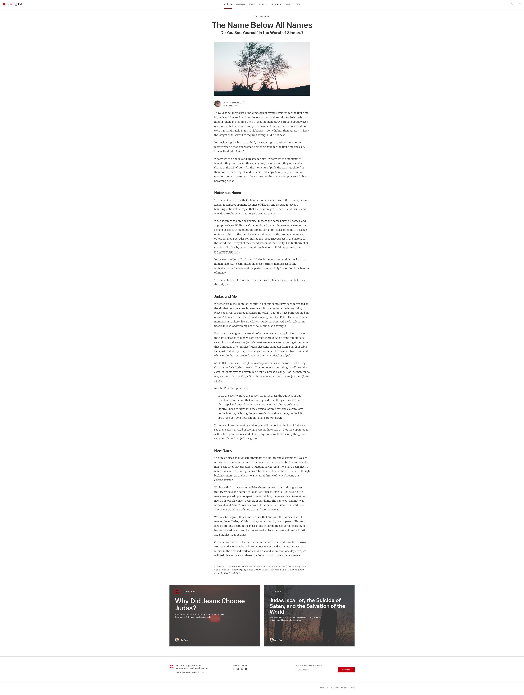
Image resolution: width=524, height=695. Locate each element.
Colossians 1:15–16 (226, 251)
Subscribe (346, 670)
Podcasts (263, 4)
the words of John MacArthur (235, 259)
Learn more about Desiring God (189, 672)
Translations (323, 687)
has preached (239, 388)
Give (298, 4)
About (289, 4)
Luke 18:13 (240, 376)
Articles (228, 4)
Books (252, 4)
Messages (240, 4)
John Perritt (219, 566)
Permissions (334, 687)
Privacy (344, 687)
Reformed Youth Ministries (268, 566)
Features (275, 4)
